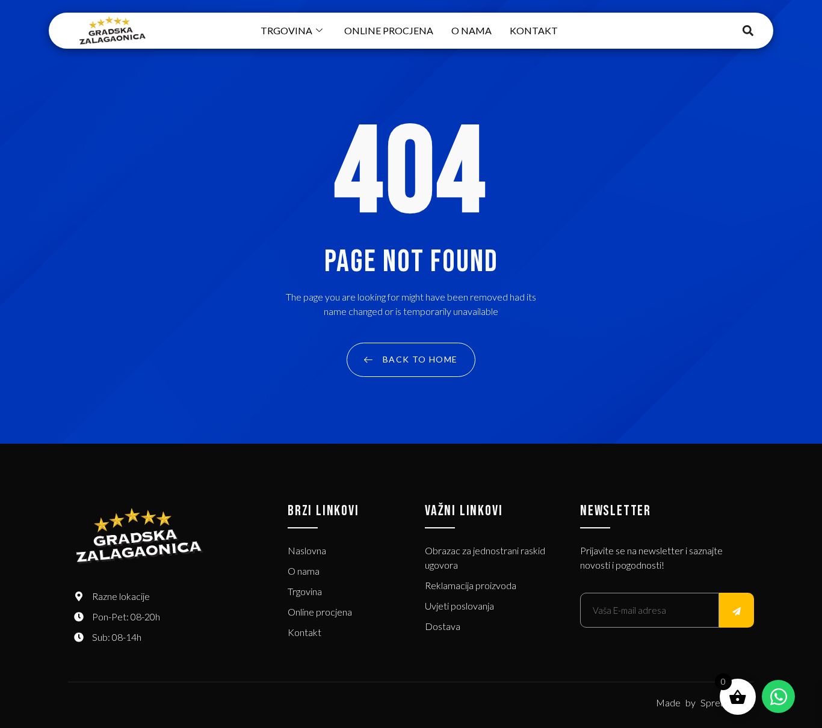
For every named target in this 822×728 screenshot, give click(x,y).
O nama (471, 30)
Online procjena (388, 30)
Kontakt (534, 30)
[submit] (736, 610)
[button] (748, 31)
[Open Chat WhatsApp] (778, 696)
